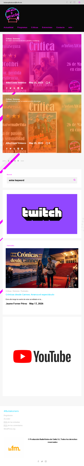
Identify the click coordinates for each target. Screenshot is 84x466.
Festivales (24, 291)
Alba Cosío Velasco (16, 82)
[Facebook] (67, 2)
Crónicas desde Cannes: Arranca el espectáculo (30, 294)
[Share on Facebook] (7, 88)
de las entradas (12, 422)
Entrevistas (47, 27)
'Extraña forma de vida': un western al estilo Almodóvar (23, 101)
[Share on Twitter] (10, 88)
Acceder (7, 419)
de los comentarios (13, 425)
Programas (22, 27)
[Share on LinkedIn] (18, 88)
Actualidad (8, 27)
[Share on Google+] (14, 88)
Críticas (34, 27)
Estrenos (16, 39)
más (70, 27)
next (22, 161)
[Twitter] (71, 2)
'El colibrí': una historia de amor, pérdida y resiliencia (22, 40)
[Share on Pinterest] (22, 88)
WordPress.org (9, 429)
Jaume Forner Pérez (16, 303)
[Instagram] (74, 2)
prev (4, 161)
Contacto (60, 27)
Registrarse (8, 415)
